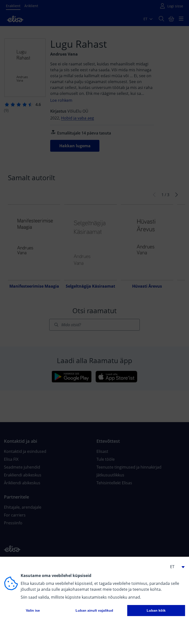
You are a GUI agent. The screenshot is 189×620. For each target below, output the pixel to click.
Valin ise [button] (33, 610)
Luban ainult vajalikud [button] (94, 610)
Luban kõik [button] (156, 610)
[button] (175, 567)
